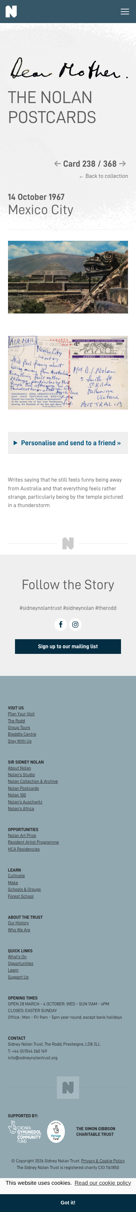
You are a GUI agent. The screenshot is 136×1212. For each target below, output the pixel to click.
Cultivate (16, 875)
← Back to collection (103, 176)
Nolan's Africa (21, 808)
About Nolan (19, 768)
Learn (13, 970)
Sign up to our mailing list (68, 646)
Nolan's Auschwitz (25, 802)
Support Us (18, 977)
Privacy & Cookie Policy (103, 1161)
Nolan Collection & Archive (33, 781)
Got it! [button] (68, 1203)
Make (13, 882)
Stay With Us (20, 741)
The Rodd (16, 721)
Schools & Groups (24, 889)
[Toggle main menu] (124, 11)
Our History (18, 923)
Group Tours (19, 727)
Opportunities (20, 963)
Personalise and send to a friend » (71, 443)
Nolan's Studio (21, 774)
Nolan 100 (17, 795)
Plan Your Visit (21, 714)
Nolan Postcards (23, 788)
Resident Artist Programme (33, 842)
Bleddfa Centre (22, 734)
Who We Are (19, 930)
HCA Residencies (24, 849)
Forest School (21, 896)
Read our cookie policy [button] (103, 1183)
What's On (17, 956)
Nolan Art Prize (22, 835)
